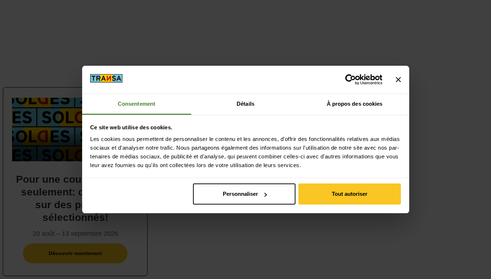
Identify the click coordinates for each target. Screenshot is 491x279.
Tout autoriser (349, 194)
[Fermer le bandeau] (398, 79)
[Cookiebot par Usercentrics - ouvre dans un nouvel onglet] (350, 79)
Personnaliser (240, 194)
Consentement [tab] (136, 104)
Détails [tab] (245, 104)
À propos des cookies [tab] (355, 104)
